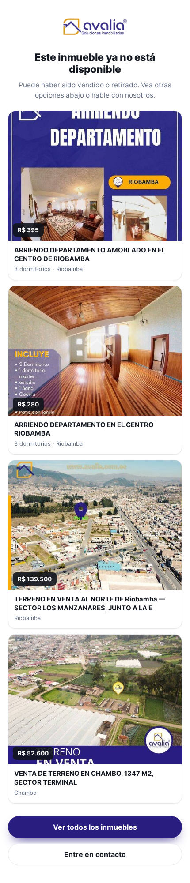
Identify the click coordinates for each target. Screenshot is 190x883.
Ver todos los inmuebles (95, 827)
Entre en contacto (95, 854)
